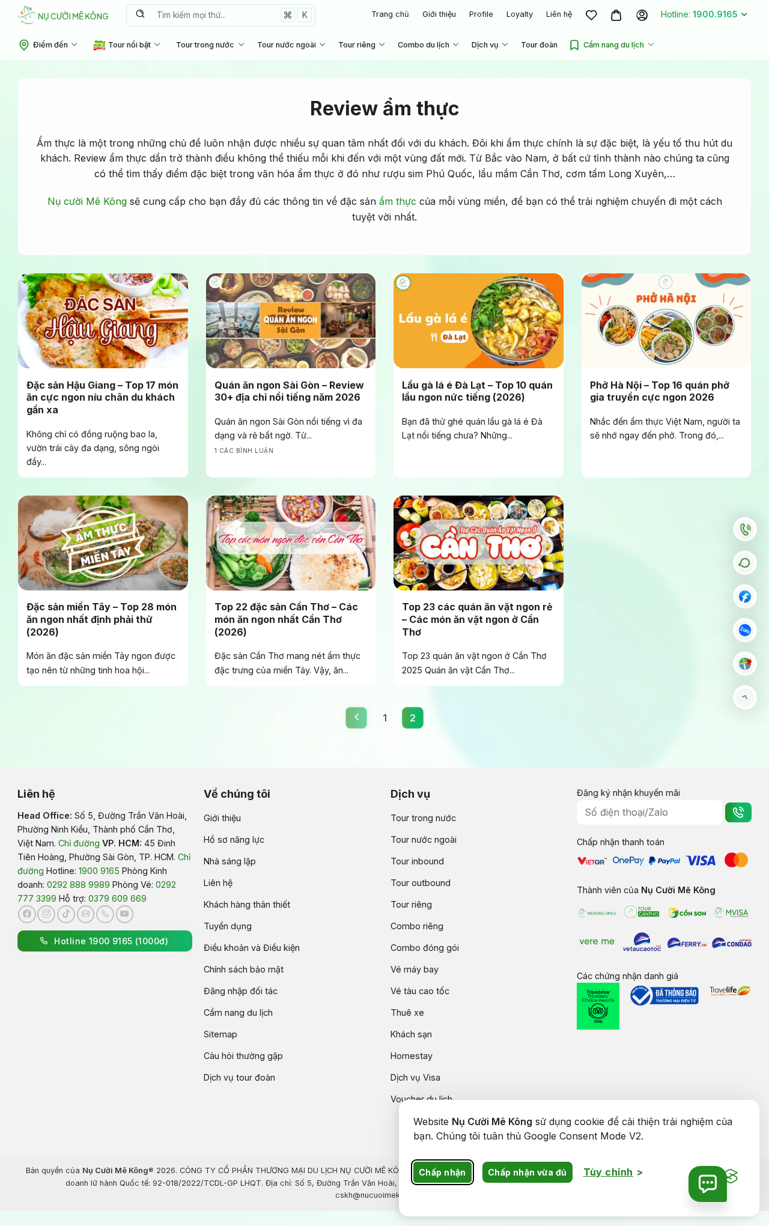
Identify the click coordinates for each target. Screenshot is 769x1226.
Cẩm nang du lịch (613, 44)
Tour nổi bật (129, 44)
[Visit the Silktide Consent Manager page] (730, 1176)
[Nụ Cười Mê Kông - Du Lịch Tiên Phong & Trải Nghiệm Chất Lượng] (63, 14)
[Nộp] (140, 15)
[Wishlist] (591, 15)
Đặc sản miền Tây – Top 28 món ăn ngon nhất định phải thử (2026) (101, 619)
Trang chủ (390, 14)
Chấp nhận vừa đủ (527, 1172)
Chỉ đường (79, 843)
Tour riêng (356, 44)
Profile (481, 14)
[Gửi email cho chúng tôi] (86, 914)
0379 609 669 (117, 898)
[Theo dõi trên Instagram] (46, 914)
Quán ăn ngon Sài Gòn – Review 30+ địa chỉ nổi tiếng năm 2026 (289, 391)
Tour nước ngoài (286, 44)
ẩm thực (397, 201)
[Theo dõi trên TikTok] (66, 914)
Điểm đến (50, 44)
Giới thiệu (439, 14)
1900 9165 (99, 871)
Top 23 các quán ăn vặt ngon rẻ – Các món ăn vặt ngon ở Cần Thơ (477, 619)
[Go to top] (745, 697)
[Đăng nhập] (642, 15)
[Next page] (356, 718)
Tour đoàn (539, 44)
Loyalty (519, 14)
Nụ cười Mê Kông (87, 201)
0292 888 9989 (78, 884)
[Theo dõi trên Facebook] (27, 914)
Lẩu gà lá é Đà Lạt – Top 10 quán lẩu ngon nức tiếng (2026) (477, 391)
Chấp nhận (442, 1172)
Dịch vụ (485, 44)
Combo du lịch (423, 44)
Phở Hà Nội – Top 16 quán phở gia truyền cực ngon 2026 (659, 391)
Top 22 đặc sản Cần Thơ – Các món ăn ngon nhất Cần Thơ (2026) (286, 619)
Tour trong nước (205, 44)
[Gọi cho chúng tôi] (105, 914)
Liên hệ (559, 14)
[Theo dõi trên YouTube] (125, 914)
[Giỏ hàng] (616, 15)
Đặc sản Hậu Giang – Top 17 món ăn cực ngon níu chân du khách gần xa (102, 397)
